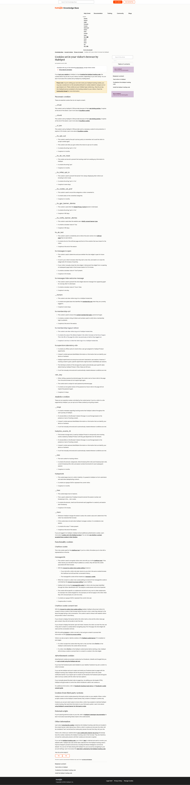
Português (86, 24)
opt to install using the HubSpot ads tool (68, 661)
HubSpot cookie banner (89, 638)
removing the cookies (68, 725)
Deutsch (85, 20)
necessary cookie (90, 576)
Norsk (85, 40)
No (66, 755)
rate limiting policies (95, 108)
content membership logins (84, 315)
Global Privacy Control (80, 207)
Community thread (62, 91)
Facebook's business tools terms (84, 686)
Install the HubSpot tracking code (63, 773)
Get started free (129, 2)
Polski (85, 31)
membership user (88, 301)
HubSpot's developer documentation (94, 714)
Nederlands (86, 27)
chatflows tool (76, 550)
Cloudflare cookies (84, 110)
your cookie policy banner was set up (87, 733)
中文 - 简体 (86, 46)
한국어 (85, 42)
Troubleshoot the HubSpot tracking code (65, 770)
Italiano (85, 29)
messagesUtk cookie (78, 585)
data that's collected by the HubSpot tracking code (91, 749)
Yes (59, 755)
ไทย (84, 44)
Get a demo (118, 2)
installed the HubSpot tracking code (90, 74)
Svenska (85, 33)
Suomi (85, 35)
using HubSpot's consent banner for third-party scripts (70, 706)
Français (85, 26)
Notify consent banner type (90, 221)
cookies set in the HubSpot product (72, 535)
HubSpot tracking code (69, 740)
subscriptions (79, 67)
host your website (63, 74)
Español (85, 18)
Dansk (85, 39)
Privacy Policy (118, 781)
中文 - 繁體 (86, 37)
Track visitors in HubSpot (61, 767)
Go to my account (87, 50)
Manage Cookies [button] (128, 781)
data (84, 740)
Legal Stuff (109, 781)
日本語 (85, 22)
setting (74, 568)
